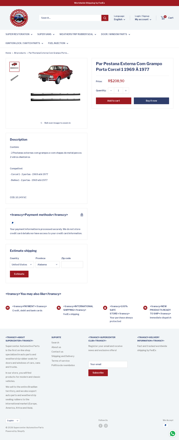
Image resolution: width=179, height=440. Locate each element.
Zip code (66, 258)
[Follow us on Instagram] (106, 426)
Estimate (19, 274)
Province (40, 258)
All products (20, 53)
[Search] (104, 18)
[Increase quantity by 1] (126, 91)
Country (14, 258)
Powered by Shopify (15, 431)
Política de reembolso (63, 365)
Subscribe (98, 372)
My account (142, 19)
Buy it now (151, 101)
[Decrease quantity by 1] (111, 91)
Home (8, 53)
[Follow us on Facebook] (101, 426)
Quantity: (101, 90)
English (10, 420)
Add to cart (113, 101)
